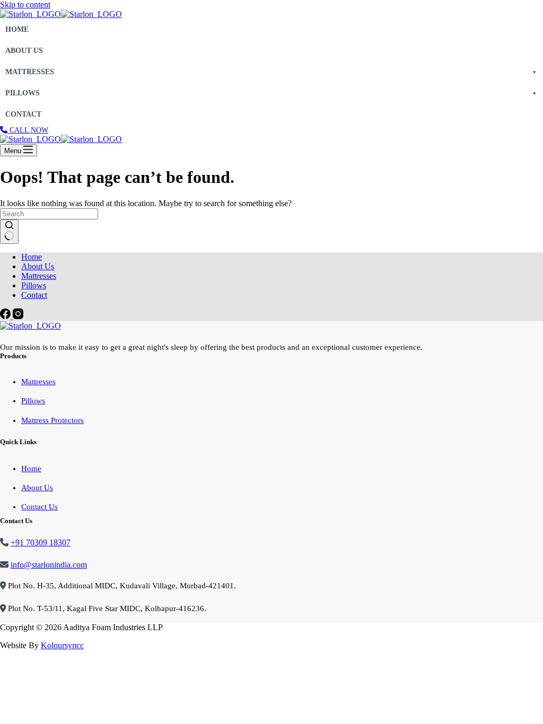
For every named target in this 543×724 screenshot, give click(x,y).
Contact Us (39, 506)
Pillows (22, 93)
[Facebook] (6, 316)
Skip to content (25, 4)
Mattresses (29, 72)
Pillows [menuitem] (33, 285)
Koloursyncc (62, 645)
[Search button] (9, 231)
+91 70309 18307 (41, 542)
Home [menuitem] (31, 256)
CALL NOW (27, 130)
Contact (23, 114)
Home (17, 29)
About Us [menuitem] (37, 266)
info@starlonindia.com (49, 564)
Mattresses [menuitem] (38, 275)
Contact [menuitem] (34, 294)
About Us (24, 51)
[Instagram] (18, 316)
